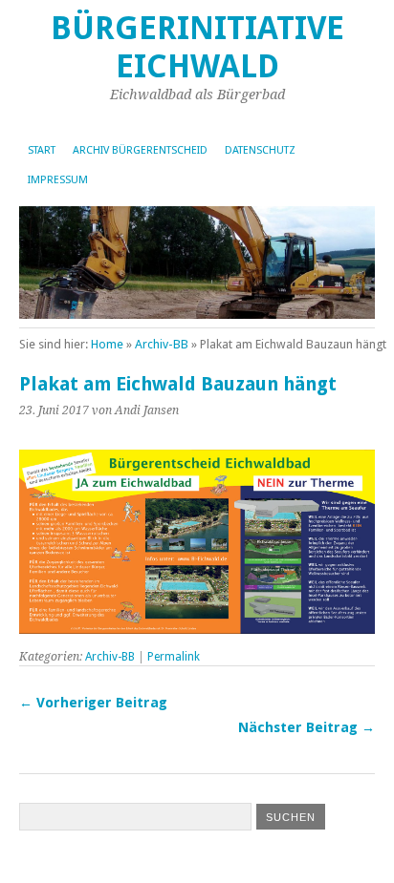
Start (41, 150)
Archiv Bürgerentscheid (140, 150)
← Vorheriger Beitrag (93, 702)
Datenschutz (260, 150)
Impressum (58, 180)
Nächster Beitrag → (306, 727)
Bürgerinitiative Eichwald (197, 47)
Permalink (173, 656)
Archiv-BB (161, 344)
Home (107, 344)
